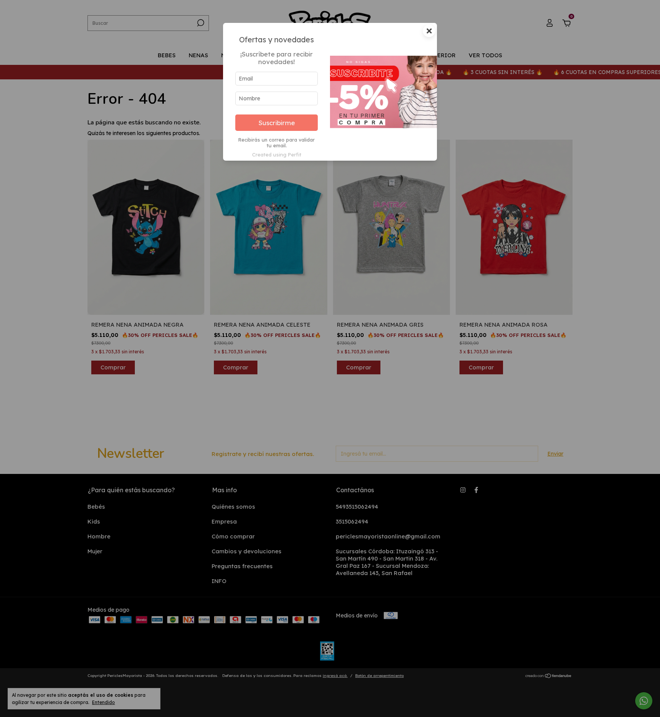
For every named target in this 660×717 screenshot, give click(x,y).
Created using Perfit (276, 154)
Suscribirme (277, 123)
